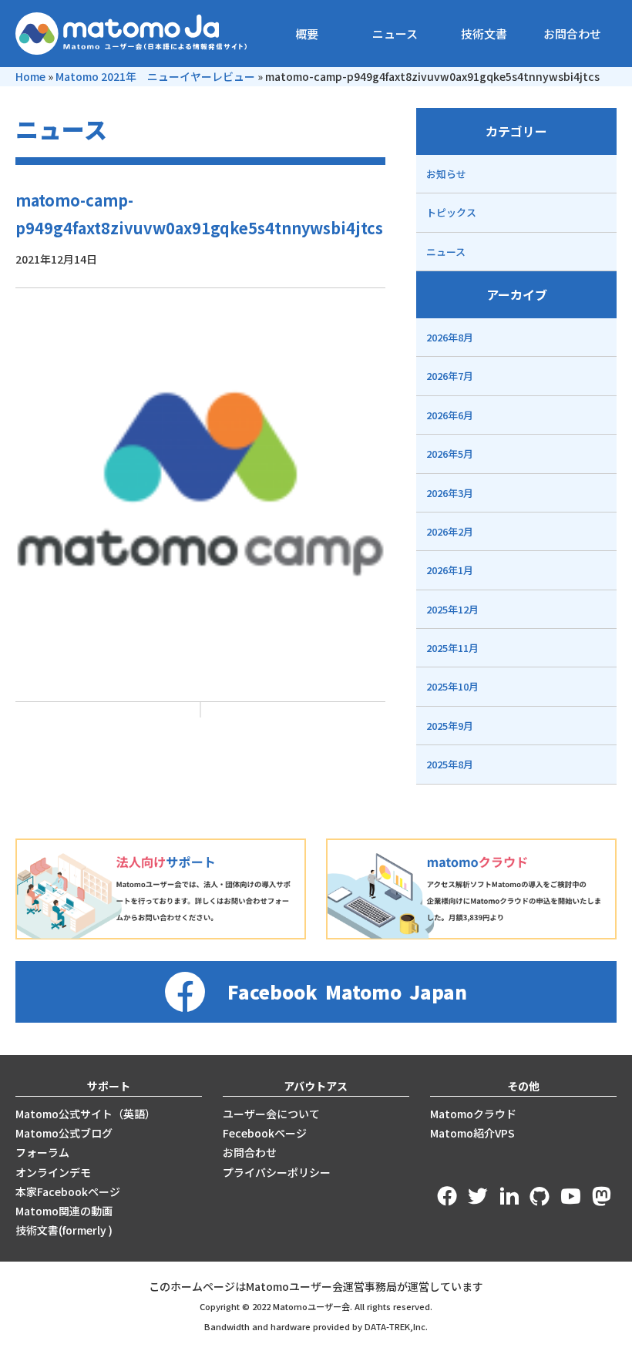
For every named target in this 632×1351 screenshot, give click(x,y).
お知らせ (446, 173)
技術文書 (484, 33)
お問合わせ (572, 33)
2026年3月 (449, 493)
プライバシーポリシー (277, 1172)
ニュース (395, 33)
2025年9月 (449, 725)
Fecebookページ (265, 1133)
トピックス (451, 212)
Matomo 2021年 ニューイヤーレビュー (155, 76)
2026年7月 (449, 375)
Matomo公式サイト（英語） (85, 1113)
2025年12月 (452, 609)
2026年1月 (449, 570)
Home (30, 76)
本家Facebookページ (67, 1191)
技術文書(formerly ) (64, 1230)
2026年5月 (449, 453)
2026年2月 (449, 531)
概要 (306, 33)
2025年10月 (452, 686)
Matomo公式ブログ (64, 1133)
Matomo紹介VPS (472, 1133)
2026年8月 (449, 337)
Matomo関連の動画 (64, 1210)
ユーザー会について (271, 1113)
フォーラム (42, 1152)
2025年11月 (452, 647)
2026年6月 (449, 415)
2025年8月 (449, 764)
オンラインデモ (53, 1172)
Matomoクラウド (473, 1113)
